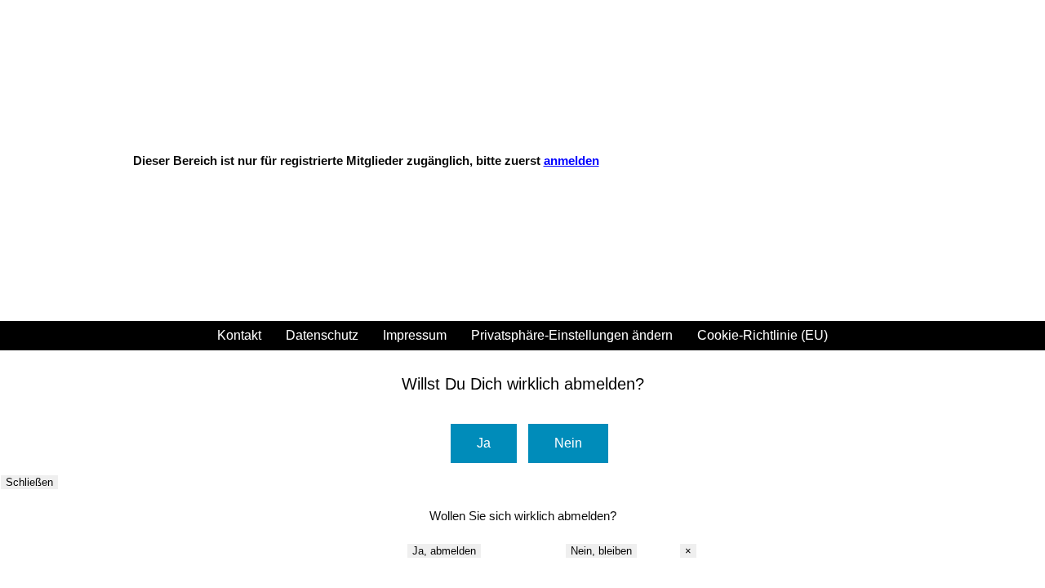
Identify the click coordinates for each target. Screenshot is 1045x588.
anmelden (571, 160)
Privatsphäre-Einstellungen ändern (572, 335)
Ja (484, 443)
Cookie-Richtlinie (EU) (762, 335)
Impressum (415, 335)
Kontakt (239, 335)
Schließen (29, 482)
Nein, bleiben (601, 551)
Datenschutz (322, 335)
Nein (568, 443)
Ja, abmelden (444, 551)
